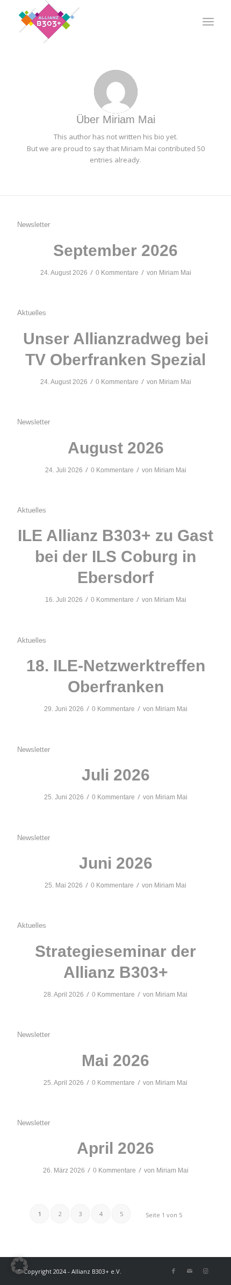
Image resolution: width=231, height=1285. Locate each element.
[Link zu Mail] (190, 1271)
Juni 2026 (116, 863)
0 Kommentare (117, 272)
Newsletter (33, 225)
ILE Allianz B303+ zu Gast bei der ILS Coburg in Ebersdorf (115, 556)
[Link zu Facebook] (173, 1271)
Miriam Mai (175, 272)
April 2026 (115, 1148)
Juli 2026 (116, 775)
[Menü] (208, 21)
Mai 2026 (115, 1060)
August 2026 (116, 448)
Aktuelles (31, 313)
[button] (19, 1265)
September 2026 (115, 250)
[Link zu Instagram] (206, 1271)
